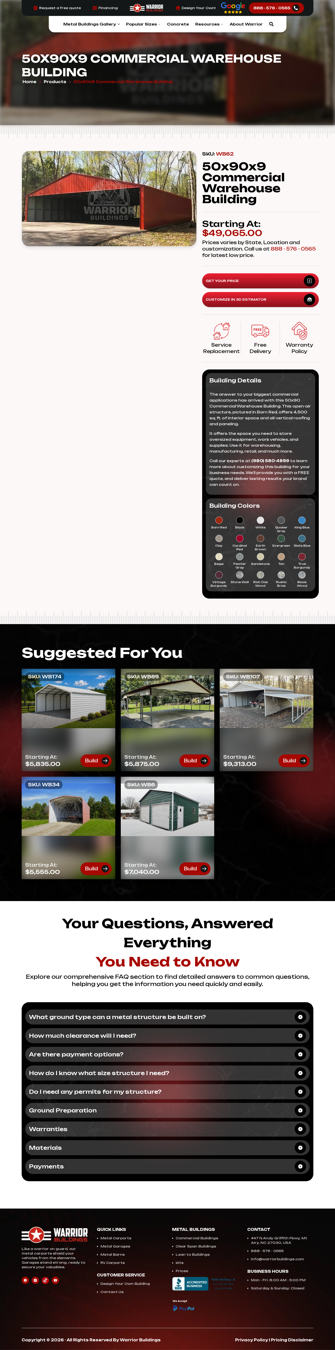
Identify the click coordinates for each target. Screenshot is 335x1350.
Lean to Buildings (193, 1254)
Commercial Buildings (197, 1238)
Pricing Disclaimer (292, 1340)
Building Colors (234, 505)
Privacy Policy (251, 1340)
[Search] (271, 24)
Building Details (235, 380)
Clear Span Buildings (196, 1246)
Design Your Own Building (125, 1284)
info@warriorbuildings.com (277, 1259)
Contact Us (112, 1292)
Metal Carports (115, 1238)
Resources (207, 24)
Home (29, 81)
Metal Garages (115, 1246)
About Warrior (246, 24)
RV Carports (112, 1263)
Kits (179, 1263)
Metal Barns (112, 1254)
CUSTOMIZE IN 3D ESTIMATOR (236, 299)
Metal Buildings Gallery (89, 24)
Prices (182, 1271)
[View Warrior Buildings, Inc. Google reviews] (233, 8)
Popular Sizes (141, 24)
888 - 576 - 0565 (293, 249)
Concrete (178, 24)
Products (55, 81)
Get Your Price (222, 281)
